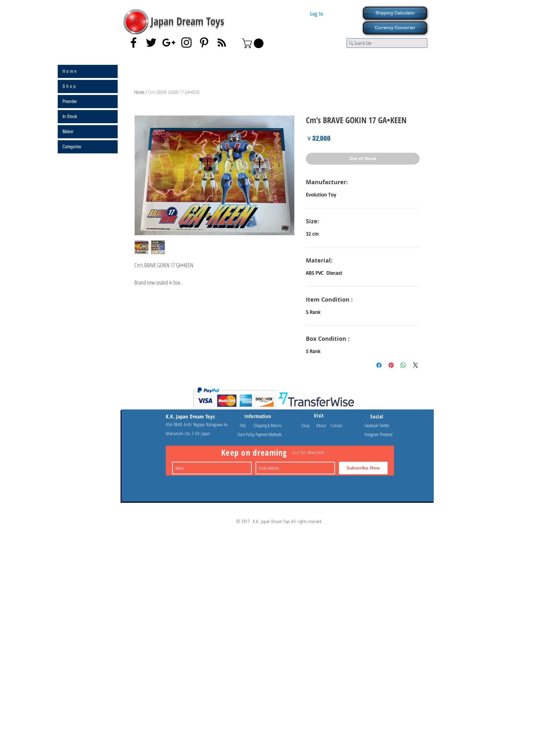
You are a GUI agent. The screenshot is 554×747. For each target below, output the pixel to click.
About (323, 425)
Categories (72, 147)
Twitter (384, 425)
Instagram (372, 434)
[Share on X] (415, 365)
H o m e (69, 71)
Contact (337, 425)
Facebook (372, 425)
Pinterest (386, 434)
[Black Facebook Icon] (133, 42)
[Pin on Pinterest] (391, 365)
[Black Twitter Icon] (151, 42)
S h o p (69, 86)
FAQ (246, 425)
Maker (68, 131)
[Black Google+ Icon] (169, 42)
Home (139, 92)
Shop (308, 425)
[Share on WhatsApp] (403, 365)
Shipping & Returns (267, 425)
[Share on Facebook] (379, 365)
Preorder (70, 101)
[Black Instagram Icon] (186, 42)
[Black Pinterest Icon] (204, 42)
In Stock (70, 116)
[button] (254, 43)
